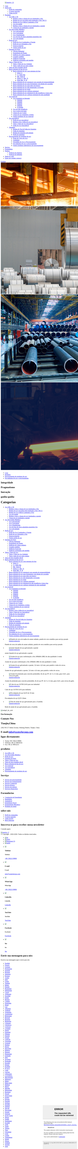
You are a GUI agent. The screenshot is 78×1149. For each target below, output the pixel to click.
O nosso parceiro (14, 11)
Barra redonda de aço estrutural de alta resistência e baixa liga (32, 93)
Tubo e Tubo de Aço (15, 62)
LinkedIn (8, 905)
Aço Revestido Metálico (16, 29)
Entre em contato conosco (13, 158)
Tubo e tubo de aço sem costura (23, 66)
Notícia (7, 151)
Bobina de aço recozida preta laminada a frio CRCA (30, 20)
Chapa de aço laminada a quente (23, 28)
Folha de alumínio (19, 131)
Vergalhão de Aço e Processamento (24, 142)
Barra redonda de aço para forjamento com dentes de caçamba (33, 84)
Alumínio (12, 127)
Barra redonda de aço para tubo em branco (26, 86)
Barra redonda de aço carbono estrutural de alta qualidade (31, 95)
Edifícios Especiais (19, 58)
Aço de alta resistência (20, 109)
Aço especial (13, 96)
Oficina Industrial (18, 51)
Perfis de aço (13, 40)
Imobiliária (8, 799)
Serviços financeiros (11, 789)
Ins (6, 951)
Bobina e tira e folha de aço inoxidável (25, 122)
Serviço (7, 147)
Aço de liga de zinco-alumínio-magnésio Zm (27, 37)
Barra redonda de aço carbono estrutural (26, 91)
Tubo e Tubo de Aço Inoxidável (23, 124)
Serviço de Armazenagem (13, 781)
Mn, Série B (21, 76)
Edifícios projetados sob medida (23, 60)
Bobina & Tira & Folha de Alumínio (24, 129)
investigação (16, 641)
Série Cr (19, 73)
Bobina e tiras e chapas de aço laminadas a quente (29, 26)
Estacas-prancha (18, 46)
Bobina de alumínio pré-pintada (23, 133)
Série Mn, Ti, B (22, 80)
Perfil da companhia (15, 9)
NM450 (19, 104)
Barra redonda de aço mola (21, 89)
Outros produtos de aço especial (23, 116)
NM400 (19, 102)
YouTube (8, 920)
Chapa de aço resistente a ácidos (23, 115)
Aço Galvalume (18, 33)
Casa (6, 6)
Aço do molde (17, 24)
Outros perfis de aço (19, 47)
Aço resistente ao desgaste (21, 98)
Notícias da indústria (15, 154)
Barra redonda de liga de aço (18, 69)
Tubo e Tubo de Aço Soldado (22, 64)
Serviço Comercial (11, 783)
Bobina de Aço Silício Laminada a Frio (25, 22)
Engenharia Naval (10, 803)
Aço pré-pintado (18, 38)
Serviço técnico (10, 785)
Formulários (9, 149)
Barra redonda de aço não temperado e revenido (28, 87)
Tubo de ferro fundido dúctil (18, 67)
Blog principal (9, 820)
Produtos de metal (10, 806)
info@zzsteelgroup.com (21, 732)
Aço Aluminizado (18, 35)
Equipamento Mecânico (12, 804)
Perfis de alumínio (19, 134)
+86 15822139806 (11, 858)
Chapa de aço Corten (20, 113)
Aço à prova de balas (20, 111)
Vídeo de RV (13, 13)
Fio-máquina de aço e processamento (25, 144)
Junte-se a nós (9, 156)
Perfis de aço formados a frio (22, 44)
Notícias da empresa (15, 153)
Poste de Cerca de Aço (20, 138)
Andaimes (16, 140)
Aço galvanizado (18, 31)
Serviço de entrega (11, 787)
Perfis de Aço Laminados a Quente (24, 42)
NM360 (19, 100)
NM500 (19, 105)
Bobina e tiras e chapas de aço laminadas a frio (28, 18)
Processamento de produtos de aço (20, 136)
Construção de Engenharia (13, 797)
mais (10, 641)
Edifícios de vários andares (21, 55)
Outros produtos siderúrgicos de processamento (28, 145)
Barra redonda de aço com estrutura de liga (26, 71)
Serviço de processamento (13, 780)
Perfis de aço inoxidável (20, 120)
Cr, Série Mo (21, 75)
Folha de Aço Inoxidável (21, 125)
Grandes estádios (18, 57)
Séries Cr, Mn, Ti (22, 78)
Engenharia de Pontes (20, 53)
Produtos (8, 15)
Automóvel (8, 801)
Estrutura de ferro (14, 49)
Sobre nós (8, 8)
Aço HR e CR (13, 17)
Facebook (8, 936)
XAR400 (20, 107)
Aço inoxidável (14, 118)
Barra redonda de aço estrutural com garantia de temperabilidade (33, 82)
